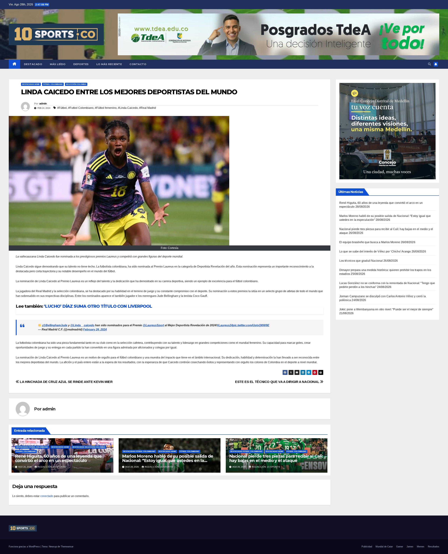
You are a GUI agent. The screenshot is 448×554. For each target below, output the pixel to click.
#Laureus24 (225, 325)
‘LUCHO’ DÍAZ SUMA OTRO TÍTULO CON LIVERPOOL (98, 306)
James (410, 546)
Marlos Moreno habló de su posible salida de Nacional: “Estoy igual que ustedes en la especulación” (167, 460)
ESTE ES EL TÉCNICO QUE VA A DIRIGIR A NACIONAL (277, 382)
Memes (420, 546)
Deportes (81, 64)
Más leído (58, 64)
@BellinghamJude (55, 325)
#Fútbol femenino (106, 107)
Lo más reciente (109, 64)
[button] (429, 64)
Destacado (33, 64)
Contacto (138, 64)
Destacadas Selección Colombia (88, 447)
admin (43, 103)
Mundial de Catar (384, 546)
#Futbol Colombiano (80, 107)
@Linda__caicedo (82, 325)
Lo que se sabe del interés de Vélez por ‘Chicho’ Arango (375, 251)
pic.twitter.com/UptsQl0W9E (251, 325)
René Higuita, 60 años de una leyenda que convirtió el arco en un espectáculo (58, 458)
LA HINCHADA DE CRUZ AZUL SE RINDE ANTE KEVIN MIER (66, 382)
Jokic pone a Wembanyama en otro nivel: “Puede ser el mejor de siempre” (386, 309)
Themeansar (67, 546)
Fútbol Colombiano (53, 84)
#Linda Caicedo (128, 107)
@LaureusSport (153, 325)
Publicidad (367, 546)
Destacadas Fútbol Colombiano (32, 447)
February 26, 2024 (95, 329)
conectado (46, 496)
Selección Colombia (76, 84)
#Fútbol (62, 107)
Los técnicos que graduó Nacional (361, 260)
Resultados (433, 546)
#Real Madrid (147, 107)
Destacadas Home (31, 84)
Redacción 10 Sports (52, 467)
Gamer (399, 546)
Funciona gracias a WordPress (25, 546)
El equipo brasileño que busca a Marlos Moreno (369, 242)
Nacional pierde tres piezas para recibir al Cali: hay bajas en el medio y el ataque (276, 458)
